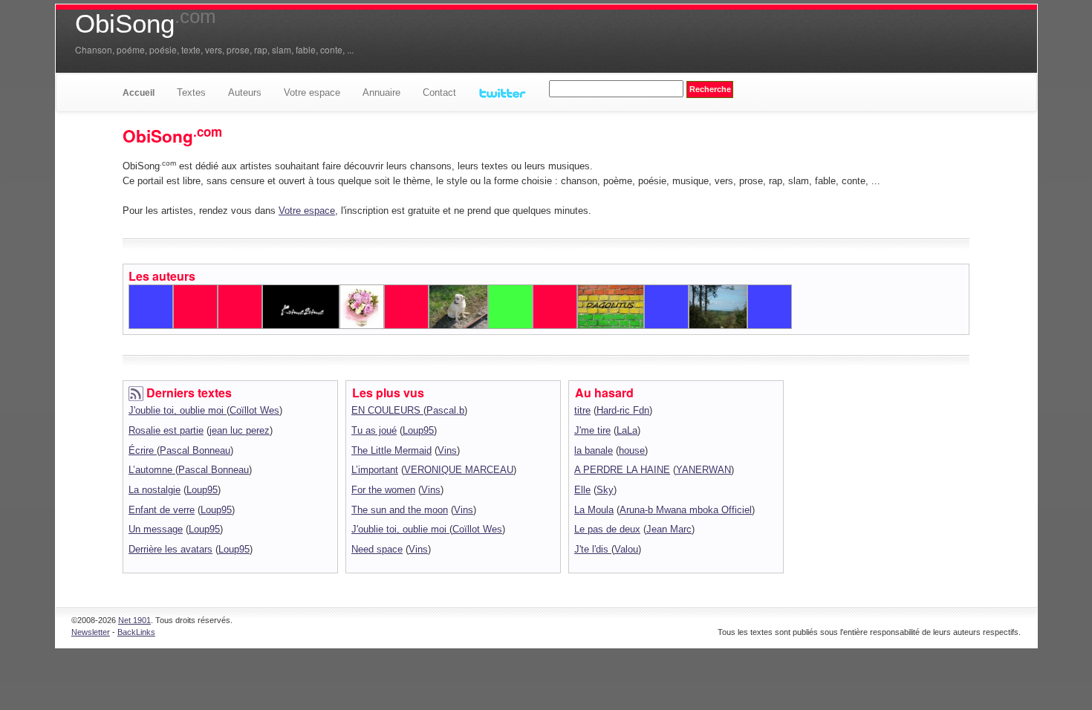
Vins (447, 450)
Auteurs (244, 92)
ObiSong (145, 24)
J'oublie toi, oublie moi (178, 410)
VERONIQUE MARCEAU (458, 469)
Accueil (139, 93)
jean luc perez (239, 430)
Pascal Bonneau (195, 450)
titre (582, 410)
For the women (383, 489)
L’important (374, 469)
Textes (191, 92)
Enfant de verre (162, 509)
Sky (605, 489)
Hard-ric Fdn (623, 410)
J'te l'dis (592, 549)
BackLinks (136, 632)
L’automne (152, 469)
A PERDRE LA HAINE (622, 469)
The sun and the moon (399, 509)
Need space (377, 549)
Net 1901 (134, 620)
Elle (582, 489)
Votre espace (312, 92)
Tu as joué (374, 430)
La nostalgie (155, 489)
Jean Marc (669, 529)
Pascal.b (445, 410)
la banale (593, 450)
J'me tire (592, 430)
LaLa (627, 430)
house (632, 450)
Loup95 (202, 489)
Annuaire (381, 92)
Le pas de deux (607, 529)
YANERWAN (703, 469)
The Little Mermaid (391, 450)
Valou (626, 549)
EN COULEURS (387, 410)
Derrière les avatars (170, 549)
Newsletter (90, 632)
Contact (439, 92)
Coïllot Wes (254, 410)
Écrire (143, 450)
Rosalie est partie (166, 430)
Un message (156, 529)
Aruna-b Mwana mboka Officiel (686, 509)
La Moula (594, 509)
